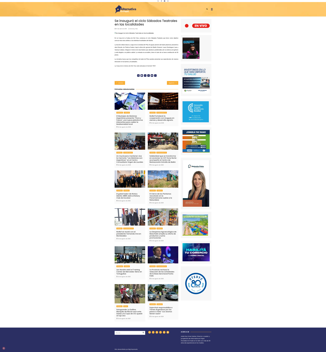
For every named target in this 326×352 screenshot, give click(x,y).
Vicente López (128, 152)
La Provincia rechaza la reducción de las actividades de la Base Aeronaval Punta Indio (162, 272)
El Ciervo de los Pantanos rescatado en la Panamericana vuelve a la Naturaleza (161, 197)
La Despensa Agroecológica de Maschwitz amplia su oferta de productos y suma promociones (163, 235)
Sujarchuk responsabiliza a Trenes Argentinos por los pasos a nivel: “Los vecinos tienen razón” (161, 310)
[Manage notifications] (3, 348)
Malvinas (119, 112)
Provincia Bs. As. (161, 112)
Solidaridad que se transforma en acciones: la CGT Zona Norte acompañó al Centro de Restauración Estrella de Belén (163, 159)
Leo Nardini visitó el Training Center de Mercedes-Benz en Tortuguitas (129, 271)
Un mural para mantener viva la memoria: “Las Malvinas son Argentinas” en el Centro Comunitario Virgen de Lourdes (129, 159)
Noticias (132, 29)
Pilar (136, 29)
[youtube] (164, 1)
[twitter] (158, 1)
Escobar (119, 190)
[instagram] (168, 1)
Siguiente (172, 83)
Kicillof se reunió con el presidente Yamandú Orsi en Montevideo (128, 234)
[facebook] (161, 1)
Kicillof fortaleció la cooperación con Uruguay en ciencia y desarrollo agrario (162, 118)
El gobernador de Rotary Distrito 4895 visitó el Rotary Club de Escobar (128, 196)
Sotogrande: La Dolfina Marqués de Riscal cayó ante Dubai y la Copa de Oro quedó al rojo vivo (129, 312)
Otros (125, 306)
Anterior (120, 83)
